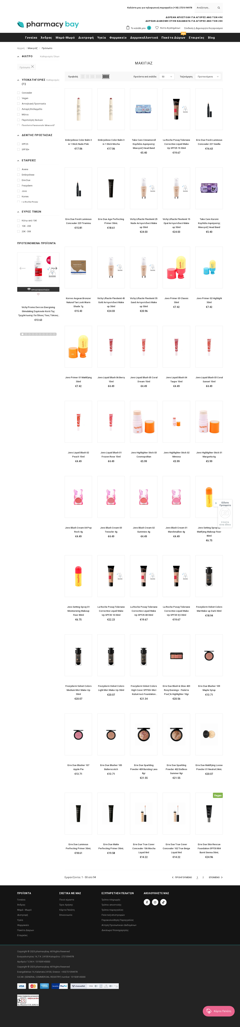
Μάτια (25, 114)
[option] (38, 288)
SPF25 (25, 144)
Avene (25, 169)
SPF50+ (25, 149)
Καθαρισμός (52, 80)
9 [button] (50, 334)
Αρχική (21, 48)
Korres (25, 196)
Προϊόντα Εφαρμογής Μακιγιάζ (38, 125)
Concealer (27, 92)
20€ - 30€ (26, 231)
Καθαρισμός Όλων (49, 56)
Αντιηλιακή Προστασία (34, 103)
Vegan (25, 98)
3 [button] (29, 334)
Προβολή (73, 76)
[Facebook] (147, 902)
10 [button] (54, 334)
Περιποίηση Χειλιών (32, 120)
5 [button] (36, 334)
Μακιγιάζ (32, 48)
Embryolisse (28, 174)
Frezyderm (27, 185)
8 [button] (47, 334)
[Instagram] (155, 902)
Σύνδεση (189, 28)
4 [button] (33, 334)
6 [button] (40, 334)
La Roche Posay (30, 202)
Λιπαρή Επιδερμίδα (32, 109)
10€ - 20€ (26, 226)
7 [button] (43, 334)
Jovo (24, 191)
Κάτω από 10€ (29, 220)
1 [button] (22, 334)
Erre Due (26, 180)
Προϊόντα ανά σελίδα (145, 76)
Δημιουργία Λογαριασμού (209, 28)
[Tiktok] (163, 902)
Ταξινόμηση (186, 76)
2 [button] (26, 334)
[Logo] (48, 25)
